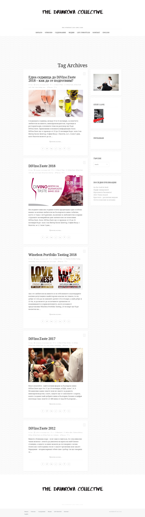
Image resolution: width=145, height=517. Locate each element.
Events (69, 343)
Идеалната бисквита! (102, 192)
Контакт (96, 32)
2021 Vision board (100, 195)
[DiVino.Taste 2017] (55, 365)
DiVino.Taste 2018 (41, 166)
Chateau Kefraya (77, 432)
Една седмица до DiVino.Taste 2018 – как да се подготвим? (52, 79)
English (106, 32)
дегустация (38, 173)
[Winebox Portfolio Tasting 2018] (55, 277)
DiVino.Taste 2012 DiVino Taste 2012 (43, 435)
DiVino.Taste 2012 (41, 428)
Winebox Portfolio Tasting (73, 259)
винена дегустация (41, 261)
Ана (31, 84)
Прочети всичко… (55, 141)
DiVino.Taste (69, 84)
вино (44, 87)
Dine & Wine (59, 84)
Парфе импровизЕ (101, 190)
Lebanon (56, 435)
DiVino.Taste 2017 (41, 338)
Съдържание (60, 32)
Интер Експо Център (47, 173)
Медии (71, 32)
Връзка (51, 87)
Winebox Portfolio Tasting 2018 (52, 254)
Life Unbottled (83, 32)
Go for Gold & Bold (100, 187)
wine (33, 87)
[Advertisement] (72, 48)
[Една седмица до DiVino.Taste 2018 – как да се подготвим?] (55, 103)
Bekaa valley (69, 432)
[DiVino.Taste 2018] (55, 190)
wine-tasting (38, 87)
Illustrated (59, 432)
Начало (39, 32)
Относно (48, 32)
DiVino (76, 343)
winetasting (31, 261)
